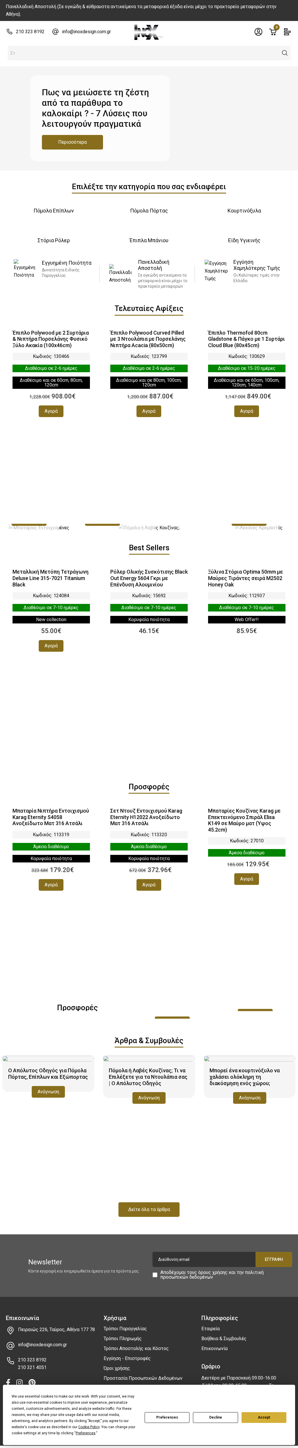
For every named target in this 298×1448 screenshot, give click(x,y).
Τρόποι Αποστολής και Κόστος (136, 1348)
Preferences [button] (85, 1433)
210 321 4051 (32, 1367)
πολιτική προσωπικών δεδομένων (212, 1275)
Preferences (167, 1417)
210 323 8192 (30, 31)
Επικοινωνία (214, 1348)
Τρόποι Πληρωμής (123, 1338)
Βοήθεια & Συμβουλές (223, 1338)
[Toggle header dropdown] (258, 31)
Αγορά (51, 411)
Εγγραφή (274, 1259)
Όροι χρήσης (117, 1368)
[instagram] (19, 1383)
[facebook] (8, 1383)
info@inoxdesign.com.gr (86, 31)
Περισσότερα (72, 142)
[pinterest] (32, 1383)
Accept (264, 1417)
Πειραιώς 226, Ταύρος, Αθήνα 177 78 (56, 1329)
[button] (285, 53)
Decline (215, 1417)
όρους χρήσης (213, 1272)
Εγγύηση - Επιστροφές (127, 1358)
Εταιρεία (210, 1328)
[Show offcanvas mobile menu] (287, 31)
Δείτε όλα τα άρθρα (149, 1209)
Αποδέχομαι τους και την (212, 1275)
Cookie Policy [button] (89, 1427)
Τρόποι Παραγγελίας (125, 1328)
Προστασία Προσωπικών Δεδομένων (143, 1378)
